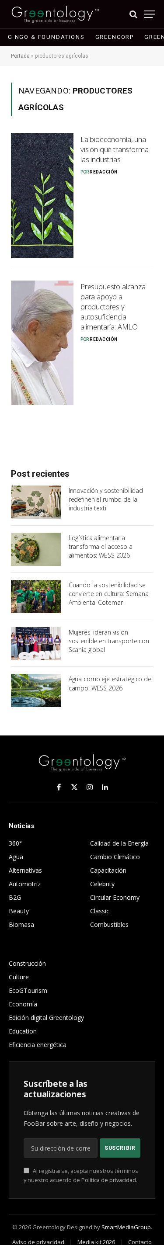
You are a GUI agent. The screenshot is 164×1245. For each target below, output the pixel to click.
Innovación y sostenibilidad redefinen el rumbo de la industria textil (106, 499)
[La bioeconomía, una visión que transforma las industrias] (42, 195)
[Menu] (149, 14)
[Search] (133, 14)
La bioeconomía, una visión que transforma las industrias (114, 149)
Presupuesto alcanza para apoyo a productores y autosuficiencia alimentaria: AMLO (113, 306)
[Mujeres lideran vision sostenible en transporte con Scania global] (36, 643)
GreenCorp (114, 37)
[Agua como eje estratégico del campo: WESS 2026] (36, 690)
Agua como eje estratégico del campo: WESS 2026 (111, 683)
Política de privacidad (108, 1180)
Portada (20, 56)
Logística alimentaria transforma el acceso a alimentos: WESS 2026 (101, 546)
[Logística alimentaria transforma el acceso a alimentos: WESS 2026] (36, 549)
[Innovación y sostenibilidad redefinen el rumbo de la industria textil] (36, 502)
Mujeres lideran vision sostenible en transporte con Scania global (109, 641)
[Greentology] (55, 14)
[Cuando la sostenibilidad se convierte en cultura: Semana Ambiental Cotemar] (36, 596)
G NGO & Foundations (46, 37)
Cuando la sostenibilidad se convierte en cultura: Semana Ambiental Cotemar (109, 594)
